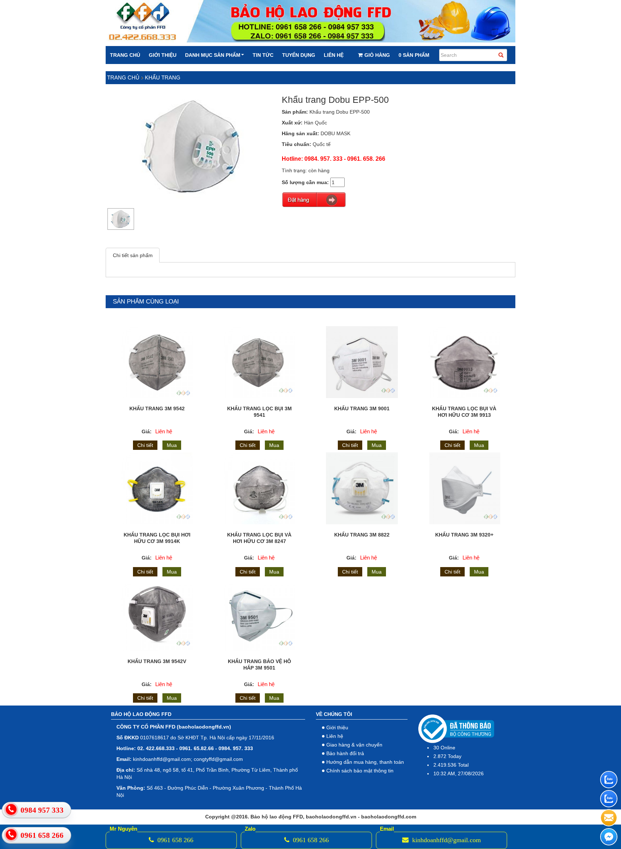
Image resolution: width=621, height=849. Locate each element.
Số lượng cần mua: (305, 182)
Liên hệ (334, 55)
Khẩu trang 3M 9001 (362, 408)
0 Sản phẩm (414, 55)
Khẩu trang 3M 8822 (362, 535)
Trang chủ (125, 55)
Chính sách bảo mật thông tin (360, 770)
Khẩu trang (162, 77)
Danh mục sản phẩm (212, 55)
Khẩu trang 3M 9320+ (464, 535)
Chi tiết (145, 445)
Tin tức (263, 55)
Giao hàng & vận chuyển (354, 745)
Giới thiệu (162, 55)
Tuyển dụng (298, 55)
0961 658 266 (174, 840)
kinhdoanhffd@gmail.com (445, 840)
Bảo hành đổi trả (345, 753)
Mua (172, 445)
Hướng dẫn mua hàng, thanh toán (365, 762)
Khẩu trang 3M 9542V (157, 661)
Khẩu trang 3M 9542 (157, 408)
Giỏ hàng (377, 55)
